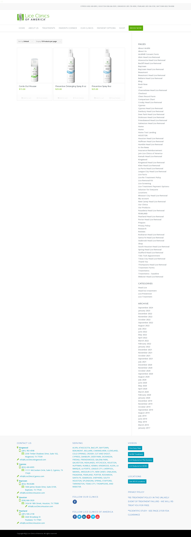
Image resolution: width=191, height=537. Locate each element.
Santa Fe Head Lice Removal (151, 237)
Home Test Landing (147, 132)
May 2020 (142, 385)
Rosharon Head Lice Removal (151, 234)
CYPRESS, (77, 456)
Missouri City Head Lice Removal (152, 195)
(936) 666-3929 (111, 6)
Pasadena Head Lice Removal (151, 210)
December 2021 (145, 349)
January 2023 (144, 310)
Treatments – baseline (148, 273)
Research (142, 228)
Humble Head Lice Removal (150, 144)
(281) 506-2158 (150, 6)
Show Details (43, 98)
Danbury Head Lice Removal (150, 111)
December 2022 (145, 313)
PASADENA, (78, 474)
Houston (23, 497)
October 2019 (144, 407)
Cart (140, 87)
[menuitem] (22, 28)
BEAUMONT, (78, 450)
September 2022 (145, 322)
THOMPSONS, (102, 483)
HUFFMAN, (77, 465)
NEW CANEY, (100, 471)
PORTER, (97, 474)
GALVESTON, (78, 462)
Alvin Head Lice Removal (149, 57)
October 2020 (144, 370)
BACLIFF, (95, 447)
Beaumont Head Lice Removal (151, 75)
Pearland (23, 511)
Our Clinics (143, 204)
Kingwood (142, 159)
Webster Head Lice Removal (150, 276)
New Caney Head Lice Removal (152, 201)
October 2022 (144, 319)
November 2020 (145, 368)
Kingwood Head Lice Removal (151, 162)
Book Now (142, 84)
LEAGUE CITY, (97, 468)
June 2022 (142, 331)
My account (143, 198)
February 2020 (144, 395)
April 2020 (142, 388)
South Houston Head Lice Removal (153, 246)
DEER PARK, (96, 456)
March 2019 (143, 425)
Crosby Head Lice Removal (150, 102)
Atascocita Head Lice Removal (151, 60)
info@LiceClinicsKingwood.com (33, 459)
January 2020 (144, 398)
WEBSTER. (77, 486)
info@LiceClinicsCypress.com (32, 476)
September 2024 (145, 307)
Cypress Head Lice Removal (150, 108)
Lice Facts (142, 174)
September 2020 (145, 373)
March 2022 (143, 340)
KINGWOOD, (104, 465)
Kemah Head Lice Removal (150, 156)
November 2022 (145, 316)
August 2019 (143, 413)
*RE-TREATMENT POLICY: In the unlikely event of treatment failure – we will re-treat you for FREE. (151, 501)
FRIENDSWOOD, (88, 459)
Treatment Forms (146, 267)
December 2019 (145, 401)
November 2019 (145, 404)
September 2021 (145, 358)
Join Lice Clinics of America (150, 153)
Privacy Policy (144, 225)
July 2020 (142, 379)
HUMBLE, (87, 465)
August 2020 (143, 376)
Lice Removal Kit (145, 180)
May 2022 (142, 334)
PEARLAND (142, 213)
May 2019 (142, 422)
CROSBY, (90, 453)
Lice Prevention (145, 293)
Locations (142, 192)
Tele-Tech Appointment (149, 255)
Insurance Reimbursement (150, 150)
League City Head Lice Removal (152, 171)
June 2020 (142, 382)
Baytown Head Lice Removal (151, 69)
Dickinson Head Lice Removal (151, 117)
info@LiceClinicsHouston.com (32, 493)
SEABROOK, (87, 477)
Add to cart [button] (27, 98)
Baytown (142, 66)
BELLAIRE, (88, 450)
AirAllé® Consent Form (148, 54)
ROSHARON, (107, 474)
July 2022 (142, 328)
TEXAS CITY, (90, 483)
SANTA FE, (77, 477)
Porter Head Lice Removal (149, 219)
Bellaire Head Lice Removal (150, 78)
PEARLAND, (88, 474)
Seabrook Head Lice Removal (151, 240)
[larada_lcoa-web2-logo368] (33, 17)
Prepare (141, 222)
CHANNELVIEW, (100, 450)
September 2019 (145, 410)
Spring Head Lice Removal (150, 249)
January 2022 (144, 346)
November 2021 (145, 352)
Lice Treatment (145, 296)
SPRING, (98, 480)
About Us (142, 51)
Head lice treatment (147, 290)
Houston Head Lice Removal (150, 138)
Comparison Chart (146, 99)
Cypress (141, 105)
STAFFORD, (107, 480)
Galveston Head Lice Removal (151, 123)
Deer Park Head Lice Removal (151, 114)
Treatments (143, 270)
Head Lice (142, 287)
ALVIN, (75, 447)
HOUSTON (142, 135)
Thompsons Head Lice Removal (152, 264)
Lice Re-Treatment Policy (149, 177)
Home (141, 126)
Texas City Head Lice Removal (151, 258)
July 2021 (142, 362)
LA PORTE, (86, 468)
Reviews (141, 231)
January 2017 (144, 428)
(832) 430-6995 (92, 6)
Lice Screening (144, 183)
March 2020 (143, 392)
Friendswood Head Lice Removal (152, 120)
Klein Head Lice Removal (149, 165)
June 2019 (142, 419)
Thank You (143, 261)
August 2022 (143, 325)
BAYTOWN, (104, 447)
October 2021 (144, 355)
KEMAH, (94, 465)
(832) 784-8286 (169, 6)
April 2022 (142, 337)
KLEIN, (113, 465)
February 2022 (144, 343)
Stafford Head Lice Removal (150, 252)
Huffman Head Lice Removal (151, 141)
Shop (140, 243)
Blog (140, 81)
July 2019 (142, 416)
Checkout (142, 93)
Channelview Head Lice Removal (152, 90)
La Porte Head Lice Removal (150, 168)
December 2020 (145, 365)
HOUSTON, (112, 462)
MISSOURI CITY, (88, 471)
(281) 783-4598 (131, 6)
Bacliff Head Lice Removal (149, 63)
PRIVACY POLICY (136, 492)
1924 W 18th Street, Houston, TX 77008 (42, 503)
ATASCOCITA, (84, 447)
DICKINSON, (107, 456)
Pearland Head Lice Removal (151, 216)
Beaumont (143, 72)
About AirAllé (144, 48)
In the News (143, 147)
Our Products (144, 207)
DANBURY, (86, 456)
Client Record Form (147, 96)
